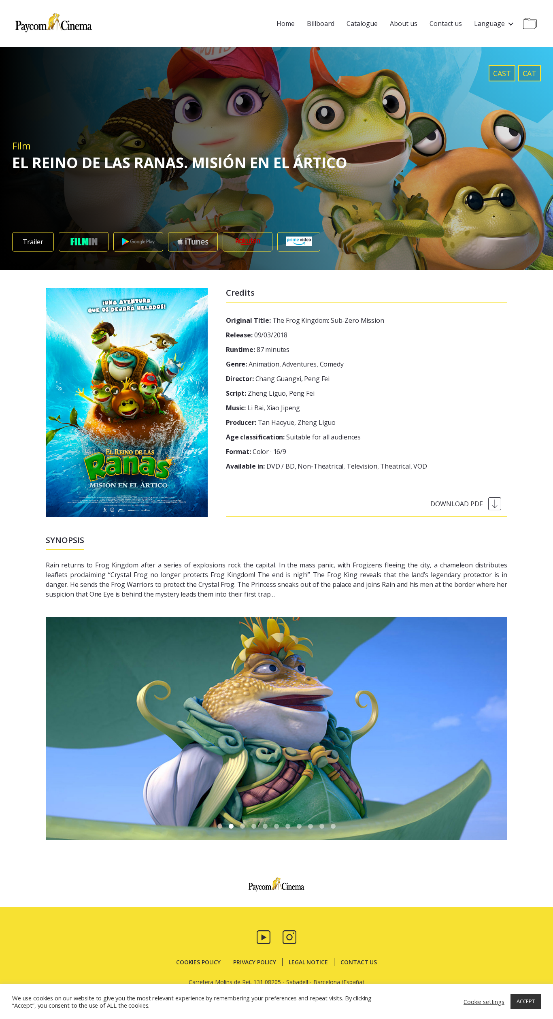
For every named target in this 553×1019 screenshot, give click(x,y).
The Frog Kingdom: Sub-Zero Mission (305, 320)
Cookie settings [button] (484, 1001)
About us (403, 23)
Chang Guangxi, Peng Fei (278, 378)
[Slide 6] (287, 826)
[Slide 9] (321, 826)
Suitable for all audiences (293, 437)
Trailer (33, 241)
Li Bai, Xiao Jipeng (263, 407)
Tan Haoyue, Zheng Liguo (281, 422)
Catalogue (362, 23)
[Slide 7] (299, 826)
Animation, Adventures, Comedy (285, 364)
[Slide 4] (265, 826)
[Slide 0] (219, 826)
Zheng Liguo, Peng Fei (270, 393)
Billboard (320, 23)
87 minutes (257, 349)
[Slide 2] (242, 826)
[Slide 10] (333, 826)
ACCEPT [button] (526, 1001)
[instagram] (289, 936)
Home (285, 23)
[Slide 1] (231, 826)
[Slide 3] (253, 826)
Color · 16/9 (256, 451)
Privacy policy (254, 962)
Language (489, 23)
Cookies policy (198, 962)
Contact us (446, 23)
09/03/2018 (256, 334)
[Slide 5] (276, 826)
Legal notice (308, 962)
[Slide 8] (310, 826)
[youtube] (263, 936)
